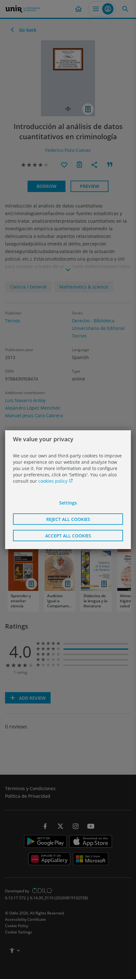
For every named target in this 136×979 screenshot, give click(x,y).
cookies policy (53, 481)
